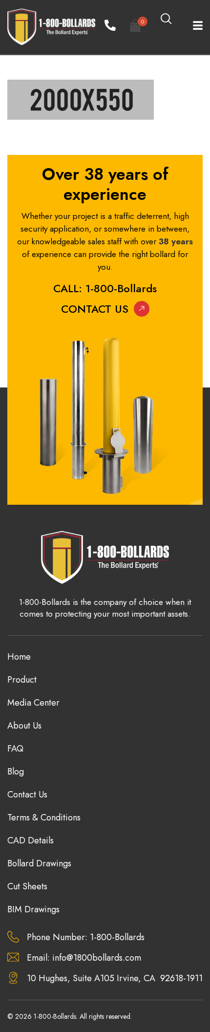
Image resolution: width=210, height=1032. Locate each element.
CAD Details (30, 840)
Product (22, 679)
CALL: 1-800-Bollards (105, 288)
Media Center (33, 702)
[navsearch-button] (166, 19)
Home (19, 656)
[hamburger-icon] (192, 27)
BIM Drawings (33, 909)
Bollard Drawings (39, 863)
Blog (15, 771)
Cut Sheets (27, 886)
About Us (24, 725)
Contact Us (94, 309)
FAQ (15, 748)
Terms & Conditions (44, 817)
